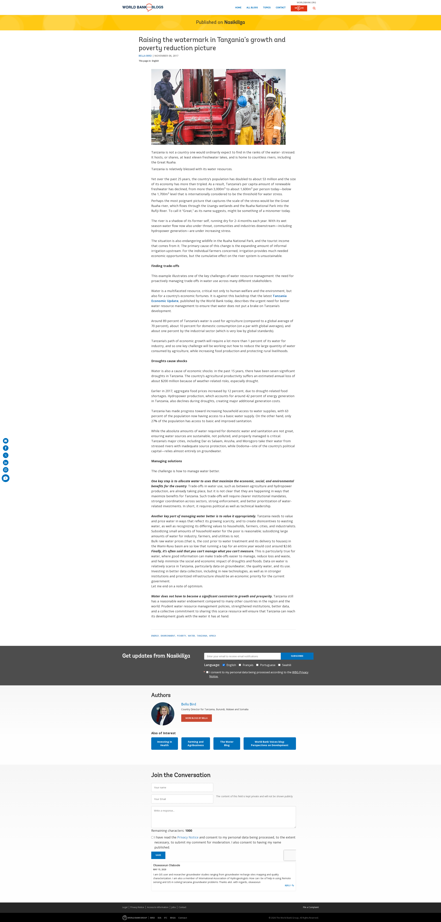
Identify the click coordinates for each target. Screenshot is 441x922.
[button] (314, 8)
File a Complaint (311, 907)
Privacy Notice (187, 837)
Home (238, 8)
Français (248, 665)
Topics (267, 8)
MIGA (173, 917)
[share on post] (5, 455)
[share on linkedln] (5, 462)
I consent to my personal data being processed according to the (258, 674)
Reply (288, 885)
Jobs (173, 907)
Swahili (286, 665)
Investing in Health (164, 743)
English (155, 60)
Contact (281, 8)
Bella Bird (145, 55)
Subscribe (297, 656)
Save (158, 855)
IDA (159, 917)
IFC (165, 917)
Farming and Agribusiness (196, 743)
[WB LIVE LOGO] (299, 8)
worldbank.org (306, 2)
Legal (124, 907)
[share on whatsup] (5, 470)
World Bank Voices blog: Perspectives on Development (269, 743)
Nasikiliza (234, 22)
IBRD (152, 917)
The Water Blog (226, 743)
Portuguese (267, 665)
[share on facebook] (5, 448)
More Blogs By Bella (197, 718)
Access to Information (157, 907)
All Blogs (252, 8)
